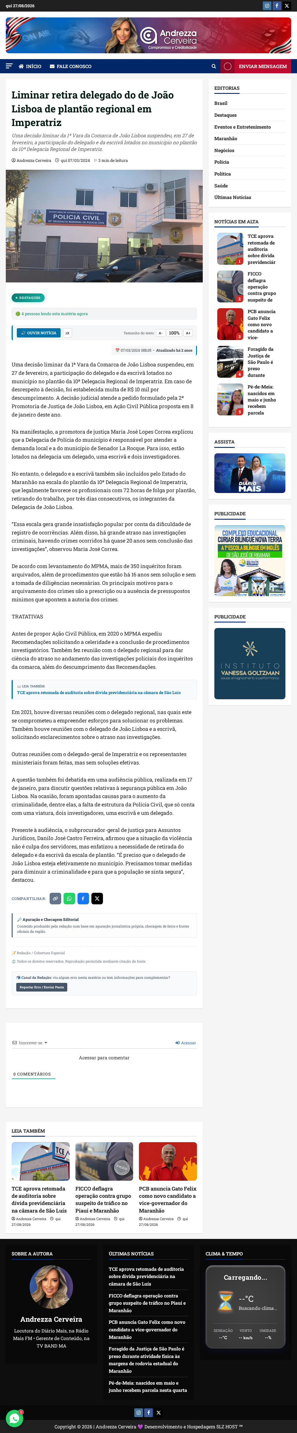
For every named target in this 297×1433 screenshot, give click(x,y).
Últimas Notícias (232, 197)
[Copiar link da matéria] (55, 898)
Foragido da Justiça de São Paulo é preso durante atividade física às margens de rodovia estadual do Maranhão (230, 362)
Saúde (221, 185)
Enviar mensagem (263, 66)
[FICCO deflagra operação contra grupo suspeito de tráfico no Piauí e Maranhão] (104, 1161)
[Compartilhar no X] (97, 898)
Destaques (30, 297)
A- (161, 333)
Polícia (221, 162)
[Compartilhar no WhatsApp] (69, 898)
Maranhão (225, 138)
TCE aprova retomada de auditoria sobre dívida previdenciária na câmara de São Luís (99, 692)
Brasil (220, 103)
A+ (188, 333)
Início (33, 66)
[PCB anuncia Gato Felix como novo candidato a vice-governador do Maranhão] (168, 1161)
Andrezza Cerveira (34, 160)
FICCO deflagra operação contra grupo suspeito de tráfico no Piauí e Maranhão (103, 1199)
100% (174, 333)
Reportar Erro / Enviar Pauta (42, 987)
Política (222, 174)
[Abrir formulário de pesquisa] (214, 66)
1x (67, 333)
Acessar (188, 1042)
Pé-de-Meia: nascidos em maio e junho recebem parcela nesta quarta (230, 399)
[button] (9, 65)
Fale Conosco (74, 66)
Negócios (224, 150)
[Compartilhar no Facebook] (83, 898)
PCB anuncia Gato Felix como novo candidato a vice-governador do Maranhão (168, 1199)
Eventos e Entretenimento (242, 127)
